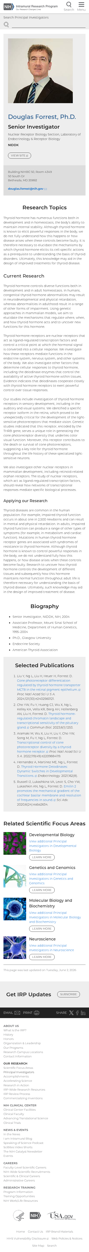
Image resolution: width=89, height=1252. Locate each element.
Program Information (18, 1192)
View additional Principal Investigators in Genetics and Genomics (51, 878)
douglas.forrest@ (27, 188)
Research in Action (16, 1085)
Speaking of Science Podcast (23, 1143)
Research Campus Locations (23, 1052)
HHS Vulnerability (28, 1238)
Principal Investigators (18, 1072)
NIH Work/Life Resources (20, 1200)
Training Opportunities (19, 1196)
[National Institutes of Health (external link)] (35, 1215)
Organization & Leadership (22, 1043)
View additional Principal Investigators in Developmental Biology (52, 845)
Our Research (15, 1063)
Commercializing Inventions (23, 1098)
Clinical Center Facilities (19, 1109)
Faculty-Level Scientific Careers (24, 1167)
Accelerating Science (17, 1080)
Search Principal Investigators (26, 17)
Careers (10, 1163)
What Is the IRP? (14, 1030)
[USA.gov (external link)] (61, 1215)
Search (52, 1245)
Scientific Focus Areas (18, 1067)
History (8, 1034)
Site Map (38, 1245)
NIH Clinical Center (20, 1105)
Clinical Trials (12, 1122)
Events (8, 1155)
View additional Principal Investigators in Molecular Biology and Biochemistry (55, 917)
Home (20, 1231)
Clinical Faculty (13, 1114)
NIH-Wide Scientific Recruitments (26, 1171)
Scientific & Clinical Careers (21, 1176)
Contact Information (17, 1056)
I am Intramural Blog (17, 1138)
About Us (11, 1026)
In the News (11, 1134)
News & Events (15, 1130)
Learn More (42, 857)
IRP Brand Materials (59, 1231)
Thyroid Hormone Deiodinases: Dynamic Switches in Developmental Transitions (45, 771)
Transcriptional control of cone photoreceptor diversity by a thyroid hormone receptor (44, 747)
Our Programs (13, 1047)
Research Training (19, 1187)
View (21, 156)
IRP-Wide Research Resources (24, 1089)
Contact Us (35, 1231)
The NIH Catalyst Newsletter (22, 1151)
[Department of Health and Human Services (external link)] (18, 1215)
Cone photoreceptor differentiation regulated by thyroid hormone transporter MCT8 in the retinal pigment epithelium (49, 685)
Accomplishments (16, 1076)
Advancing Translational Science (25, 1118)
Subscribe (68, 994)
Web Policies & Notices (66, 1238)
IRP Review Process (16, 1094)
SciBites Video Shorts (17, 1147)
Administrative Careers (19, 1180)
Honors (8, 1039)
